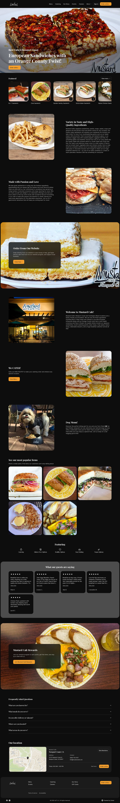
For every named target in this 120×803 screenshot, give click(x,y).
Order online (104, 766)
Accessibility (42, 793)
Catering (58, 4)
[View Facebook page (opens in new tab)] (7, 800)
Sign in (96, 4)
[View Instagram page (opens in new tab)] (10, 800)
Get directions (103, 750)
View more (13, 585)
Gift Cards (75, 784)
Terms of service (32, 793)
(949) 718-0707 (74, 758)
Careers (81, 4)
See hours (93, 766)
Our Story (66, 4)
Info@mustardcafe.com (76, 760)
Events (74, 4)
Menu (51, 4)
